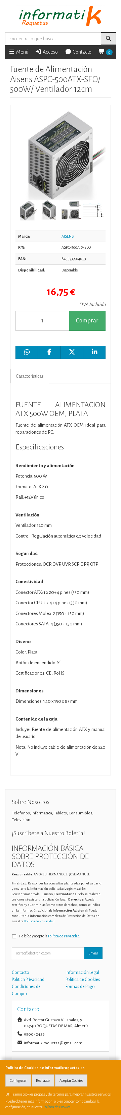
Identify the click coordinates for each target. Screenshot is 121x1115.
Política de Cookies (56, 1107)
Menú (21, 52)
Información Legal (82, 972)
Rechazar (43, 1080)
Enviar (93, 953)
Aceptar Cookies (71, 1080)
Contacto (81, 52)
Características (30, 376)
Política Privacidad (28, 979)
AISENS (68, 236)
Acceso (50, 52)
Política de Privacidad (39, 921)
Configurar (18, 1080)
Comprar (87, 320)
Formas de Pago (80, 986)
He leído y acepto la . (50, 936)
